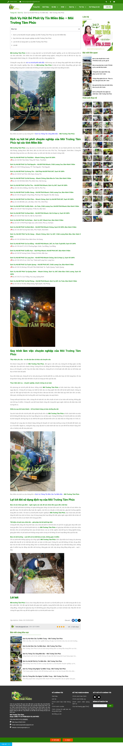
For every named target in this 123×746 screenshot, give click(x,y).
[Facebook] (95, 697)
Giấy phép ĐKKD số (19, 719)
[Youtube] (99, 697)
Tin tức (81, 7)
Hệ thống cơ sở (94, 7)
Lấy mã (4, 744)
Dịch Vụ (20, 12)
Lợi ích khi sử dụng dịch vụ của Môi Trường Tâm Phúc (30, 42)
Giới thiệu (45, 7)
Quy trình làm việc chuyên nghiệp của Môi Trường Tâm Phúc (32, 38)
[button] (106, 1)
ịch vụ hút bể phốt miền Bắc (35, 62)
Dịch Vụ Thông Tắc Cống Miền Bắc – (55, 134)
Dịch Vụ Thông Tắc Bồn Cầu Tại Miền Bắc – (57, 494)
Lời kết (15, 45)
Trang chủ (36, 7)
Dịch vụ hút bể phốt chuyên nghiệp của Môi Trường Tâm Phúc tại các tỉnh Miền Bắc (39, 35)
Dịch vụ (71, 7)
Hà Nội (54, 7)
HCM (62, 7)
